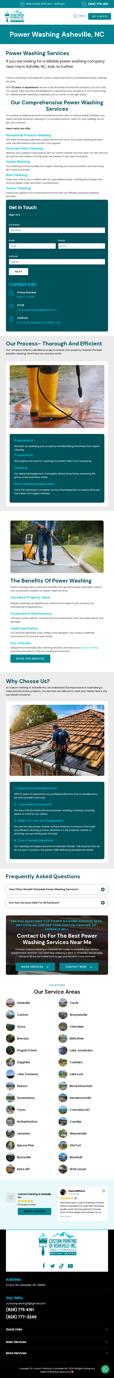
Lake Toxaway (27, 1074)
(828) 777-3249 (21, 1317)
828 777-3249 (25, 297)
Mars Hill (23, 1169)
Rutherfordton (27, 1122)
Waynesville (78, 1015)
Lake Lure (76, 1074)
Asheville (23, 1003)
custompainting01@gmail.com (37, 309)
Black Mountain (81, 1086)
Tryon (21, 1110)
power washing (89, 647)
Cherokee (77, 1027)
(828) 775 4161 (20, 1309)
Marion (22, 1086)
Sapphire (23, 1062)
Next (18, 271)
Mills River (77, 1038)
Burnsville (24, 1157)
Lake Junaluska (81, 1050)
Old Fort (75, 1145)
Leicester (23, 1133)
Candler (75, 1122)
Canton (22, 1015)
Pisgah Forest (27, 1050)
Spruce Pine (25, 1145)
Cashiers (76, 1062)
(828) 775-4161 (98, 4)
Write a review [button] (34, 1211)
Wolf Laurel (78, 1169)
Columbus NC (80, 1110)
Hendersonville (80, 1098)
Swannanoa (26, 1098)
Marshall (76, 1157)
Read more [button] (65, 1216)
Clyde (74, 1003)
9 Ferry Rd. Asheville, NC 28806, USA (39, 322)
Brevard (22, 1038)
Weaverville (78, 1133)
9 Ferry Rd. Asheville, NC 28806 (25, 1285)
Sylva (21, 1027)
